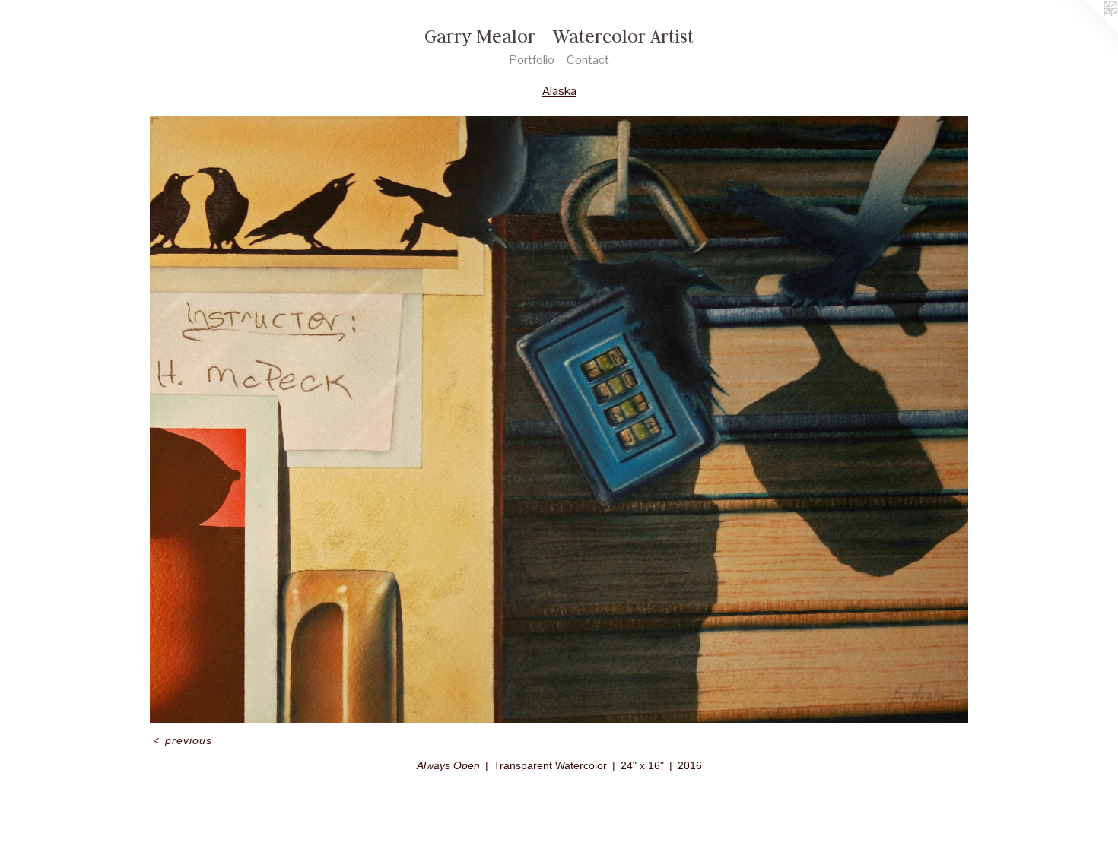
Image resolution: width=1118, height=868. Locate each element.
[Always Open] (559, 419)
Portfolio (532, 60)
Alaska (559, 91)
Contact (588, 60)
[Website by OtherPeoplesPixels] (1087, 30)
